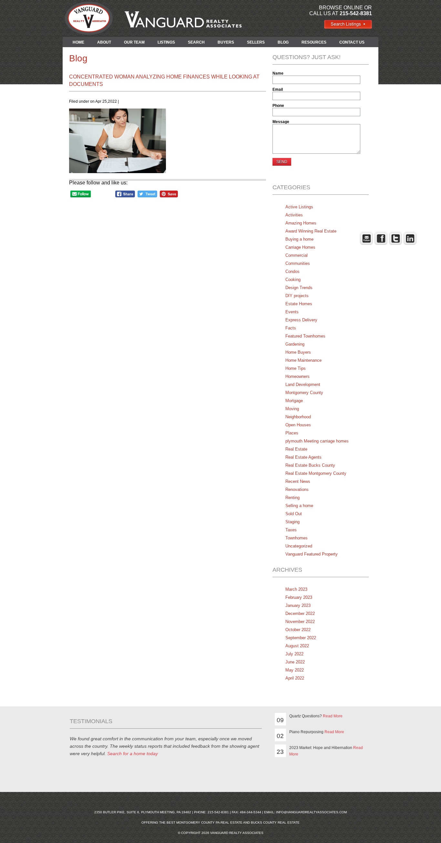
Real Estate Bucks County (310, 465)
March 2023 (296, 589)
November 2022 (300, 621)
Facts (290, 328)
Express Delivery (301, 319)
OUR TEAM (134, 42)
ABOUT (104, 42)
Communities (297, 263)
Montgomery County (304, 392)
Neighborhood (298, 416)
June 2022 (295, 662)
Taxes (291, 529)
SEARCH (196, 42)
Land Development (302, 384)
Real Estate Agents (303, 457)
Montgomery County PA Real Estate (209, 822)
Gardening (294, 344)
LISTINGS (166, 42)
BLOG (283, 42)
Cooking (293, 279)
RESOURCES (314, 42)
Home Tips (295, 368)
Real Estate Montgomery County (315, 473)
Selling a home (299, 505)
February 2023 (298, 597)
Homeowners (297, 376)
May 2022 (294, 670)
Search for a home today (132, 753)
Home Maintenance (303, 360)
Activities (294, 215)
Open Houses (298, 424)
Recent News (297, 481)
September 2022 (300, 637)
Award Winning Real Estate (310, 231)
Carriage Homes (300, 247)
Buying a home (299, 239)
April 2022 (294, 678)
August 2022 (297, 645)
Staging (292, 521)
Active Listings (299, 206)
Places (291, 433)
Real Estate (296, 449)
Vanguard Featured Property (311, 554)
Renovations (297, 489)
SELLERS (256, 42)
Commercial (296, 255)
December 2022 (300, 613)
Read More (333, 716)
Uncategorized (298, 546)
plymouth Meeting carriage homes (317, 441)
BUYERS (226, 42)
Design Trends (299, 287)
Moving (292, 408)
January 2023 (298, 605)
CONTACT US (351, 42)
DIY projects (297, 295)
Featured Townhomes (305, 336)
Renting (292, 497)
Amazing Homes (300, 223)
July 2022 (294, 653)
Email (277, 89)
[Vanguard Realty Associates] (348, 27)
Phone (278, 105)
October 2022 (298, 629)
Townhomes (296, 538)
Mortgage (294, 400)
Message (280, 122)
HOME (78, 42)
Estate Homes (298, 303)
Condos (292, 271)
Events (292, 311)
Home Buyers (298, 352)
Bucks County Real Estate (275, 822)
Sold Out (293, 513)
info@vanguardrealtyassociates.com (311, 812)
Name (277, 73)
